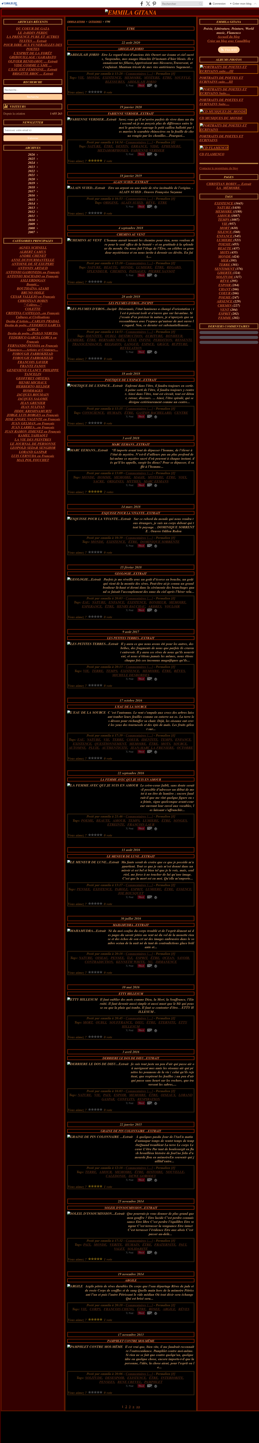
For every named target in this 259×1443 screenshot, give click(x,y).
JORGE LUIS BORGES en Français (33, 415)
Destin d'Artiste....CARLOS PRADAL (33, 321)
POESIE (225, 244)
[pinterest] (154, 4)
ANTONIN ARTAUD (33, 268)
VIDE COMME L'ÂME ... (33, 65)
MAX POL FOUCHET (33, 460)
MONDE (225, 256)
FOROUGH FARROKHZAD (33, 353)
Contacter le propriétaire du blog (218, 168)
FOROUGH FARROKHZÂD (33, 357)
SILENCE (225, 231)
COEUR (225, 293)
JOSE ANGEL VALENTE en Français (32, 419)
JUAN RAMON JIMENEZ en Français (33, 431)
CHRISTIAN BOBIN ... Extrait (228, 183)
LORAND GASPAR (33, 451)
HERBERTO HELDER (33, 386)
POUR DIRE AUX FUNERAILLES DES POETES (33, 46)
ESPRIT (225, 313)
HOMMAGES (33, 390)
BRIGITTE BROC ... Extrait (33, 73)
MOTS (225, 252)
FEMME (225, 317)
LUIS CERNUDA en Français (32, 455)
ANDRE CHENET (33, 255)
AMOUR (224, 215)
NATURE (224, 207)
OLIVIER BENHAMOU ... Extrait (33, 61)
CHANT (225, 289)
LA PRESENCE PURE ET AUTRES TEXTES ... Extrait (33, 38)
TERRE (225, 264)
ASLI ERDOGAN (33, 280)
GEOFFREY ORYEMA (33, 378)
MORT (225, 227)
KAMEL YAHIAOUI (33, 435)
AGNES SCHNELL (33, 247)
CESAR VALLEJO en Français (33, 296)
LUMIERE (225, 240)
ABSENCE (225, 301)
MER (225, 260)
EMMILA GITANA (76, 21)
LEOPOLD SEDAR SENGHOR (33, 447)
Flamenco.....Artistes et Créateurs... (33, 349)
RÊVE (225, 280)
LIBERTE (225, 272)
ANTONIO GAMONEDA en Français (33, 272)
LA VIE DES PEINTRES (33, 439)
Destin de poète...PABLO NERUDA (33, 333)
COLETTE (33, 308)
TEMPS (224, 219)
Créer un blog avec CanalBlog (228, 40)
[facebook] (141, 4)
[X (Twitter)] (148, 4)
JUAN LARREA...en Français (32, 427)
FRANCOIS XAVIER (33, 362)
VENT (225, 309)
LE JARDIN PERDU (33, 32)
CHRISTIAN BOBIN (33, 300)
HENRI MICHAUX (33, 382)
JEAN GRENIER (32, 402)
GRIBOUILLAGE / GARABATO (32, 57)
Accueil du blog (229, 36)
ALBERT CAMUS (33, 251)
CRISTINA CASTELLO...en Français (33, 313)
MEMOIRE (224, 211)
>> (138, 1407)
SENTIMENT (225, 268)
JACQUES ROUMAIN (33, 394)
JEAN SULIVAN (33, 406)
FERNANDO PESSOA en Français (33, 345)
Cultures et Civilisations (33, 317)
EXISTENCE (224, 203)
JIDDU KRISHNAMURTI (33, 411)
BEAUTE (225, 248)
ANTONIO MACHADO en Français (33, 276)
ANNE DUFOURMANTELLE (32, 259)
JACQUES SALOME (33, 398)
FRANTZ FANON (33, 366)
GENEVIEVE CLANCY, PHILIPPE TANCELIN (33, 372)
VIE (225, 223)
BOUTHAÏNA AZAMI (33, 288)
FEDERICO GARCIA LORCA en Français (33, 339)
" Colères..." (33, 304)
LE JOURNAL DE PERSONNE (33, 443)
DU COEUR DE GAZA (32, 28)
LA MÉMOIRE (229, 187)
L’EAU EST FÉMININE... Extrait (32, 69)
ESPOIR (225, 285)
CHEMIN (225, 305)
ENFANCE (225, 236)
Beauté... (33, 284)
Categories (95, 21)
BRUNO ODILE (32, 292)
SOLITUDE (225, 276)
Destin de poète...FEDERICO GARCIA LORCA (33, 327)
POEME (225, 297)
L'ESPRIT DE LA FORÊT (33, 53)
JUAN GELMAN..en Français (32, 423)
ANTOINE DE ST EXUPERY (33, 263)
